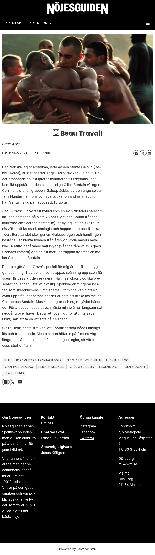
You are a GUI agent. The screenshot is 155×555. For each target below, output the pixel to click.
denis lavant (135, 366)
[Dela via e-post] (149, 153)
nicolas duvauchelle (84, 360)
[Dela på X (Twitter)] (143, 153)
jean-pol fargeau (18, 366)
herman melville (51, 366)
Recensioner (40, 23)
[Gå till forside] (77, 8)
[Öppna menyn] (148, 23)
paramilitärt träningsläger (39, 360)
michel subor (117, 360)
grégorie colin (82, 366)
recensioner (109, 366)
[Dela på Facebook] (136, 153)
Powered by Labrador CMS (77, 549)
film (7, 360)
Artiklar (13, 23)
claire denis (14, 373)
